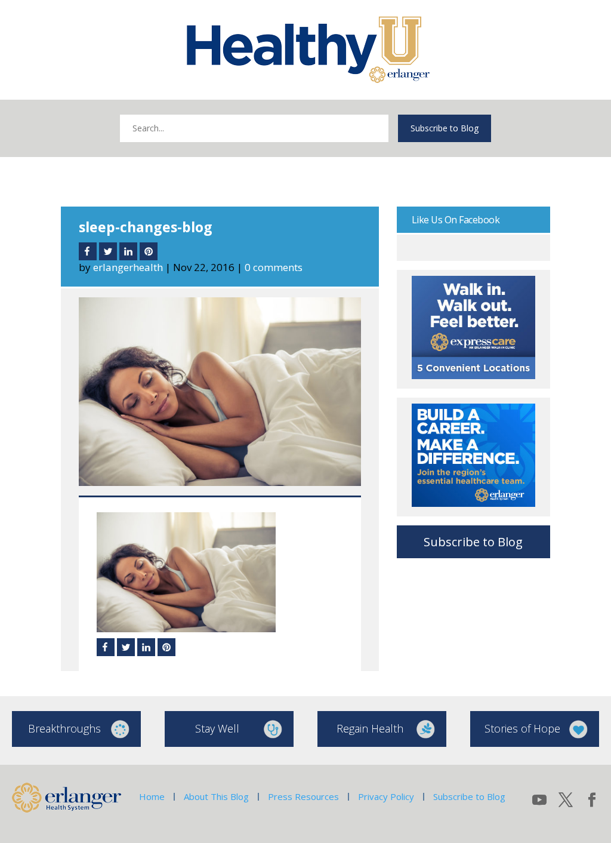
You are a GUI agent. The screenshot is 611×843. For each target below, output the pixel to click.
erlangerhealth (128, 267)
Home (152, 796)
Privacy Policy (386, 796)
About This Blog (216, 796)
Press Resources (303, 796)
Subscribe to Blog (445, 128)
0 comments (274, 267)
